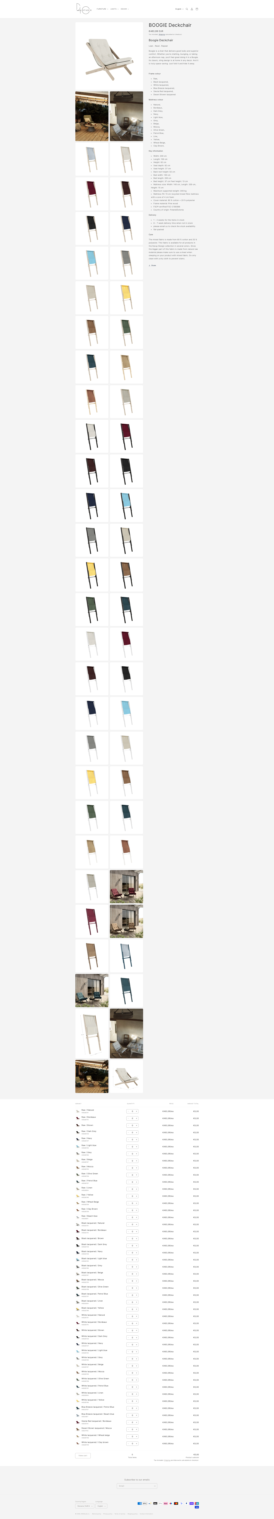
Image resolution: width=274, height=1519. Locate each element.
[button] (102, 9)
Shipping (162, 34)
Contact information (146, 1514)
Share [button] (153, 265)
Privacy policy (107, 1514)
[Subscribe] (154, 1486)
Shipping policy (133, 1514)
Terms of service (120, 1514)
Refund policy (96, 1514)
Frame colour (155, 74)
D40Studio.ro (85, 1514)
